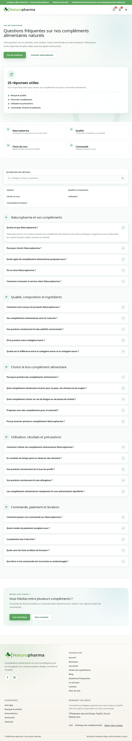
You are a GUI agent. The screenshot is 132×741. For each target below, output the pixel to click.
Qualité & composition (78, 190)
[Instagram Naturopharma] (14, 677)
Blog (71, 674)
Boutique (73, 661)
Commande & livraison (17, 203)
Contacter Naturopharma (42, 55)
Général (10, 190)
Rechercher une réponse (18, 172)
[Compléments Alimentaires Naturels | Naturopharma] (19, 9)
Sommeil (9, 721)
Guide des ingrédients (79, 670)
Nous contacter (41, 617)
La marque (74, 682)
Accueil (72, 657)
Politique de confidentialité (88, 725)
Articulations (11, 713)
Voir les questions (15, 55)
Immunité (10, 717)
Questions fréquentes (79, 678)
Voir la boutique (20, 617)
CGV (71, 725)
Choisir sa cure (13, 196)
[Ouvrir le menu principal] (126, 9)
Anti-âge (9, 705)
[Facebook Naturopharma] (7, 677)
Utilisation (72, 196)
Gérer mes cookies (113, 725)
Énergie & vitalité (13, 709)
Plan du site (74, 690)
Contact (73, 686)
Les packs (73, 666)
